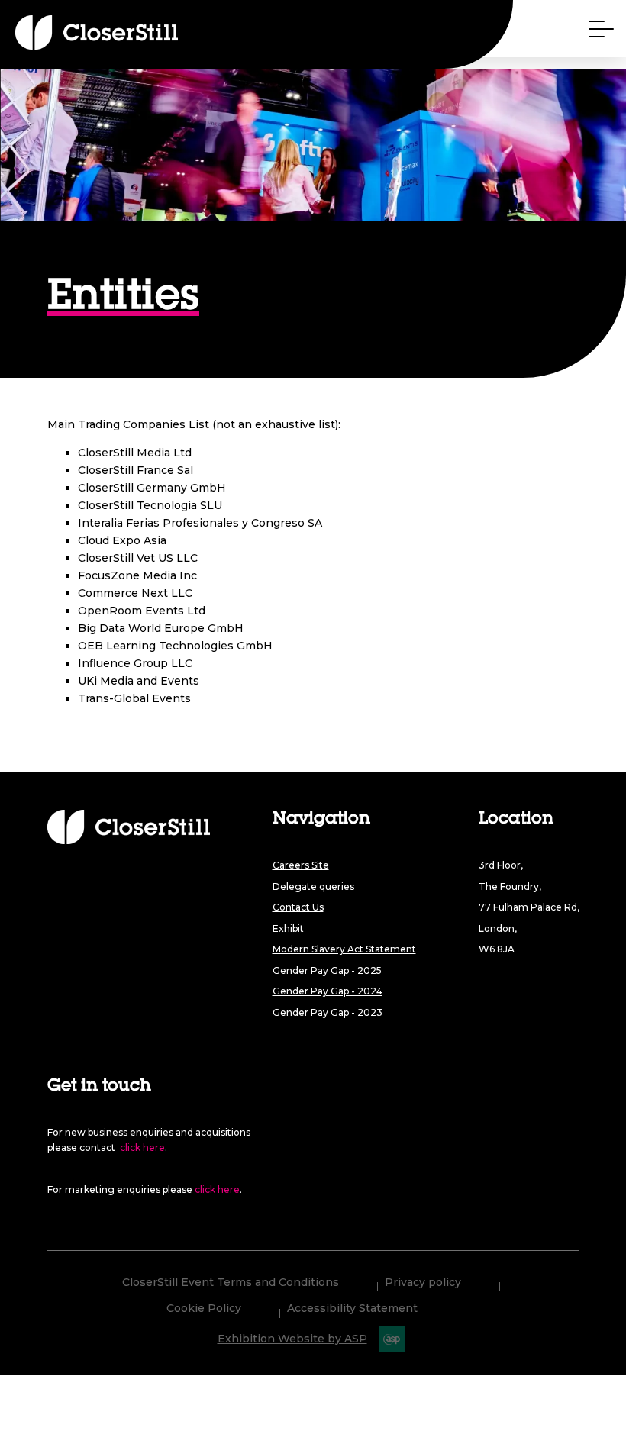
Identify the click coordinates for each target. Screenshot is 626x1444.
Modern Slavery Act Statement (344, 949)
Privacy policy (423, 1283)
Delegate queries (313, 886)
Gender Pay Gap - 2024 (327, 991)
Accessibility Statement (352, 1309)
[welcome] (68, 32)
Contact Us (298, 907)
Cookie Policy (203, 1309)
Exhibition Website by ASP (292, 1339)
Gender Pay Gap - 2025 (327, 970)
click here (142, 1147)
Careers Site (301, 865)
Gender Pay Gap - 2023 (327, 1012)
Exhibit (288, 928)
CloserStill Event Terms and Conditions (230, 1283)
